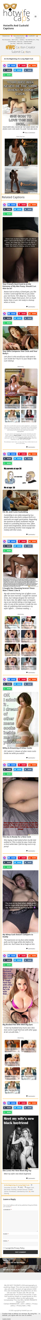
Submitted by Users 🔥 (24, 1191)
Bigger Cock (30, 1187)
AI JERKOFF (32, 36)
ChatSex (22, 39)
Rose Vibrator (27, 43)
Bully (8, 1189)
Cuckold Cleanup (22, 1189)
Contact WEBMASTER (11, 1304)
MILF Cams (15, 39)
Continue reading (23, 608)
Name (6, 1234)
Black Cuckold (17, 435)
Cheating (13, 1189)
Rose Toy (19, 41)
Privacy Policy (19, 1248)
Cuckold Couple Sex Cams (24, 438)
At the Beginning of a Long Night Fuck (16, 1185)
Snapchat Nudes (28, 41)
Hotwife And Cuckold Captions (16, 27)
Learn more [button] (7, 1319)
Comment (7, 1210)
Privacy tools (21, 1306)
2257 (22, 1304)
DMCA (28, 1304)
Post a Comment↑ (30, 133)
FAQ (28, 1306)
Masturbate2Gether (19, 36)
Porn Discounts (6, 39)
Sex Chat (12, 43)
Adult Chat (20, 43)
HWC (21, 1187)
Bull (5, 1189)
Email (6, 1241)
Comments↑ (31, 307)
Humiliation (12, 1191)
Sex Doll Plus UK (30, 39)
